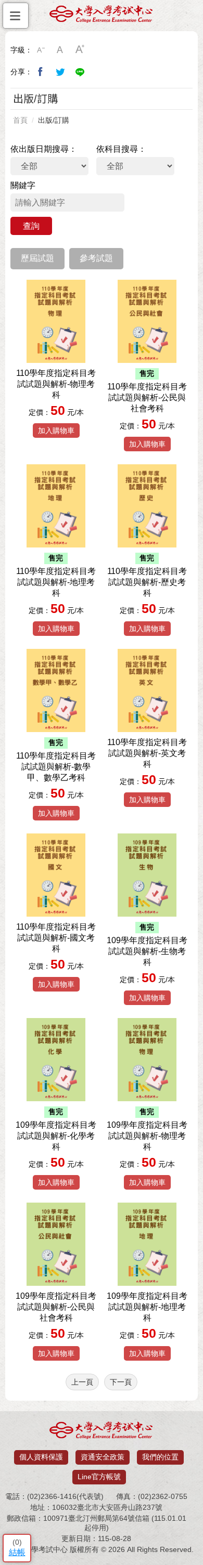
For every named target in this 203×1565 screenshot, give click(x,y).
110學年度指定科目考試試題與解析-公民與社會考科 (147, 397)
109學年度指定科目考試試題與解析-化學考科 (56, 1135)
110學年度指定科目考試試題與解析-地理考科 (56, 582)
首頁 (20, 120)
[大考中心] (101, 16)
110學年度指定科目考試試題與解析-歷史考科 (147, 582)
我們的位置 (160, 1457)
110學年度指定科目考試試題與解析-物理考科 (56, 384)
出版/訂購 (53, 120)
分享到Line (80, 71)
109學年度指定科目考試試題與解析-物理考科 (147, 1135)
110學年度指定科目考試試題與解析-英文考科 (147, 753)
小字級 (40, 50)
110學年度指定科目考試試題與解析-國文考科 (56, 937)
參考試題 (96, 258)
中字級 (60, 50)
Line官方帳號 (99, 1476)
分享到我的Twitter (60, 71)
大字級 (80, 50)
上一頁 (82, 1382)
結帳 (17, 1552)
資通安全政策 (102, 1457)
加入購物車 (56, 430)
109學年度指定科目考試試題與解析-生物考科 (147, 951)
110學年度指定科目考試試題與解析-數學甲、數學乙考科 (56, 766)
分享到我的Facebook (40, 71)
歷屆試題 (37, 258)
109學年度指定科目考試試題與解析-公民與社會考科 (56, 1307)
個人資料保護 (41, 1457)
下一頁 (121, 1382)
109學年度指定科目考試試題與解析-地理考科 (147, 1307)
